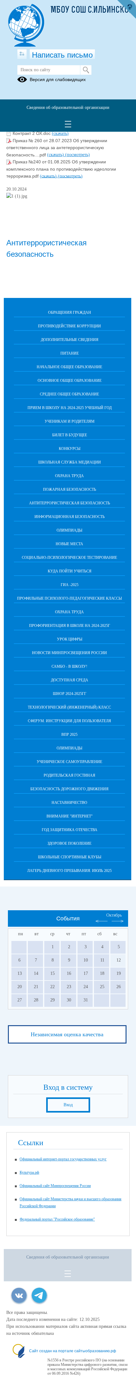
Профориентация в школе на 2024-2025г (69, 625)
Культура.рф (29, 1172)
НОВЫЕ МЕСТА (69, 544)
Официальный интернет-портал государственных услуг (63, 1159)
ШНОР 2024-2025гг (69, 693)
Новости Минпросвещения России (69, 653)
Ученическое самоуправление (69, 762)
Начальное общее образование (69, 367)
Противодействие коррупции (69, 326)
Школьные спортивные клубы (69, 857)
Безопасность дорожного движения (69, 789)
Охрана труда (69, 476)
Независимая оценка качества (67, 1034)
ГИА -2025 (69, 585)
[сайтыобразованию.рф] (126, 9)
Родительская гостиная (69, 775)
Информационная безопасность (69, 516)
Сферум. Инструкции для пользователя (69, 721)
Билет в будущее (69, 435)
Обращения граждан (69, 312)
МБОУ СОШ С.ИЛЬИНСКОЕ (92, 10)
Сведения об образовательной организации (68, 107)
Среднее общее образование (69, 394)
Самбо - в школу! (69, 666)
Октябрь (114, 915)
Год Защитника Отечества (69, 830)
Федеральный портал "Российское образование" (57, 1219)
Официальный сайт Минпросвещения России (55, 1185)
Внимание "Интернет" (69, 816)
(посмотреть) (77, 154)
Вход (68, 1104)
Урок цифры (69, 639)
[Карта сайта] (22, 54)
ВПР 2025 (69, 734)
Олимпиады (69, 530)
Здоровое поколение (69, 843)
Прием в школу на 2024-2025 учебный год (70, 408)
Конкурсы (69, 448)
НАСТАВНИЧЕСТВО (69, 802)
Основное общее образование (70, 380)
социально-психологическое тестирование (69, 557)
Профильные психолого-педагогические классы (69, 598)
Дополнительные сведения (69, 340)
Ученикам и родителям (70, 421)
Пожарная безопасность (69, 489)
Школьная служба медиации (69, 462)
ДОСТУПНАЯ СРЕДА (69, 680)
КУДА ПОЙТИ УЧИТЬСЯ (69, 571)
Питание (69, 353)
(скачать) (60, 133)
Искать (85, 70)
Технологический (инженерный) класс (69, 707)
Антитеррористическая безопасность (69, 503)
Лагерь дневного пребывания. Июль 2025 (69, 870)
